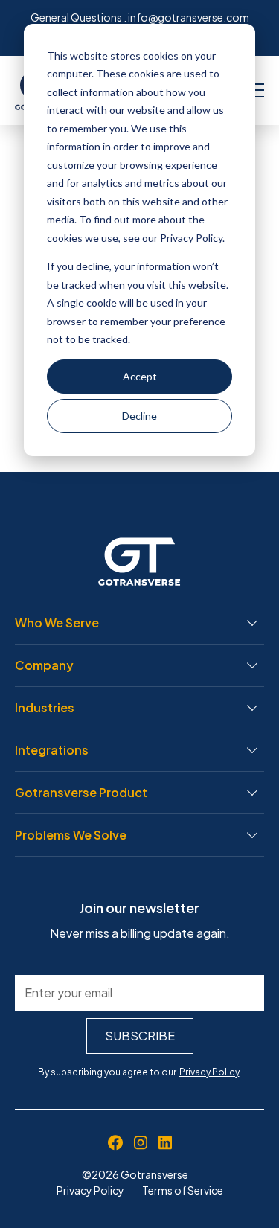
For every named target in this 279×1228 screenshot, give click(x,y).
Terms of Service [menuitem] (182, 1190)
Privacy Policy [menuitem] (90, 1190)
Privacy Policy (209, 1072)
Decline (139, 415)
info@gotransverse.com (188, 17)
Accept (140, 376)
